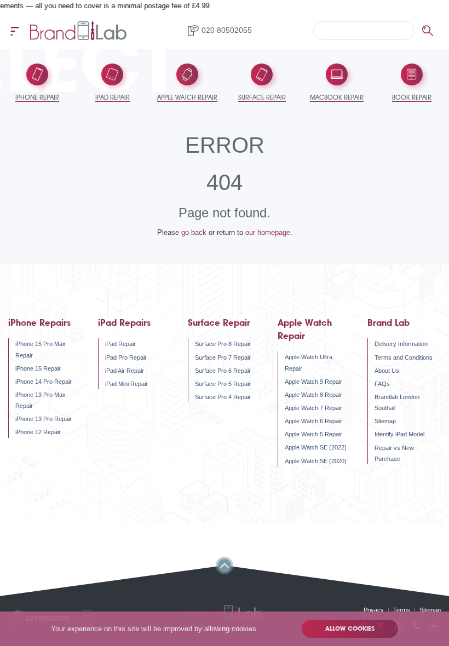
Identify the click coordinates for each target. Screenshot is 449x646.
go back (193, 232)
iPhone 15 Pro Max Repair (40, 349)
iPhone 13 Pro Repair (43, 419)
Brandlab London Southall (397, 402)
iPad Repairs (124, 323)
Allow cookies (350, 628)
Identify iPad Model (399, 434)
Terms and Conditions (404, 357)
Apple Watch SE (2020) (316, 461)
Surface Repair (219, 323)
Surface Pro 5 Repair (223, 383)
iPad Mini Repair (126, 383)
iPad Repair (120, 344)
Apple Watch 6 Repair (313, 421)
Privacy (374, 610)
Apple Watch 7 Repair (313, 408)
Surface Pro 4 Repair (223, 397)
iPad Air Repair (124, 370)
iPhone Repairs (39, 323)
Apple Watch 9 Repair (313, 381)
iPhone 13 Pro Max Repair (40, 400)
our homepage (267, 232)
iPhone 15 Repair (38, 368)
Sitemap (385, 421)
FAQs (382, 383)
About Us (387, 370)
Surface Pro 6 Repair (223, 370)
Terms (401, 610)
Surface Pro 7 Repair (223, 357)
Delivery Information (401, 344)
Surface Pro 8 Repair (223, 344)
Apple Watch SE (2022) (316, 447)
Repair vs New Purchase (394, 453)
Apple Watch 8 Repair (313, 394)
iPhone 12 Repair (38, 432)
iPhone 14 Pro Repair (43, 381)
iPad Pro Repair (126, 357)
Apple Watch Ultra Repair (308, 362)
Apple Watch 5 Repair (313, 434)
